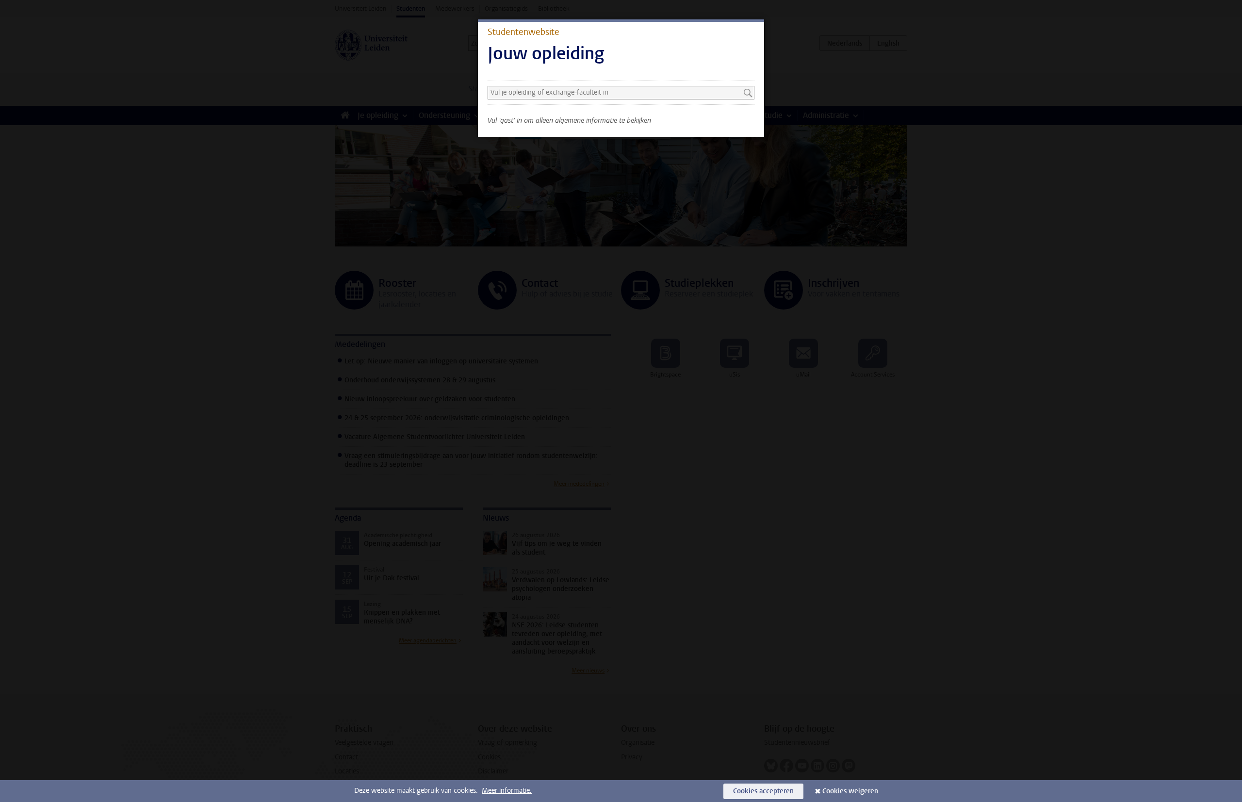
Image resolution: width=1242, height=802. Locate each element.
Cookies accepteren (763, 791)
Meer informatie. (507, 790)
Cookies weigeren (850, 791)
